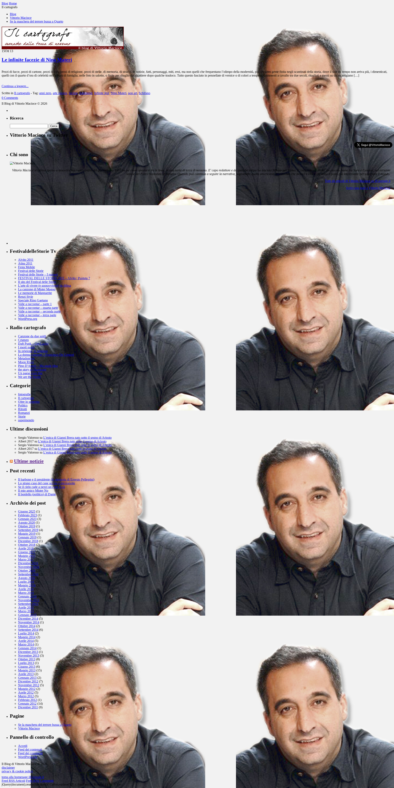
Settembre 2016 (28, 574)
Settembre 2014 (28, 629)
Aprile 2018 (26, 548)
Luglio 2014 (26, 633)
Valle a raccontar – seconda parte (39, 311)
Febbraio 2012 (27, 700)
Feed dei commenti (30, 753)
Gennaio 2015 (27, 615)
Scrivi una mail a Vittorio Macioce (368, 188)
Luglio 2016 (26, 581)
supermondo (26, 420)
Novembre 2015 (28, 600)
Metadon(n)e (26, 358)
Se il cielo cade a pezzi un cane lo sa (41, 487)
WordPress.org (27, 319)
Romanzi (24, 413)
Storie (22, 416)
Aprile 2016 (26, 589)
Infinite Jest (101, 93)
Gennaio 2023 (27, 519)
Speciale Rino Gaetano (33, 300)
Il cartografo (22, 93)
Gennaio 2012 (27, 703)
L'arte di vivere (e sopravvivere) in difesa (44, 285)
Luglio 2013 (26, 663)
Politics (22, 405)
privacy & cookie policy (17, 771)
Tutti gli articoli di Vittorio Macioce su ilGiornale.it (357, 181)
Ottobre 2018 (26, 544)
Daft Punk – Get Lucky (33, 343)
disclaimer (8, 767)
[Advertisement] (40, 218)
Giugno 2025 (26, 511)
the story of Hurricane (32, 369)
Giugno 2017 (26, 552)
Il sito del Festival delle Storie (37, 282)
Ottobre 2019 (26, 526)
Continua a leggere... (15, 86)
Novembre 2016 (28, 567)
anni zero (45, 93)
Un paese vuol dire (30, 373)
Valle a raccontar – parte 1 (35, 304)
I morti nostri (26, 347)
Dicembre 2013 (28, 652)
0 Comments (10, 98)
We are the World (29, 377)
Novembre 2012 (28, 685)
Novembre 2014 (28, 622)
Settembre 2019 (28, 530)
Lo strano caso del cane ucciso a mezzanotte (46, 483)
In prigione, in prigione (33, 351)
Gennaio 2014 (27, 648)
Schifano (144, 93)
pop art (132, 93)
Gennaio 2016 (27, 596)
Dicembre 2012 (28, 681)
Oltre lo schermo (29, 401)
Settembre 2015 (28, 604)
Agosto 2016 (26, 578)
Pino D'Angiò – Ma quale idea (38, 366)
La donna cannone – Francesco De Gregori (46, 354)
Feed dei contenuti (30, 749)
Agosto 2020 (26, 522)
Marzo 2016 (26, 592)
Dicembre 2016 (28, 563)
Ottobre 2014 (26, 626)
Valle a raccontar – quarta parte (38, 307)
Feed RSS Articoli (13, 780)
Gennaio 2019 (27, 537)
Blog (13, 14)
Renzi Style (25, 296)
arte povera (60, 93)
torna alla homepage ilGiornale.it (23, 777)
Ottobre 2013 (26, 659)
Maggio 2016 (27, 585)
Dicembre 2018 (28, 541)
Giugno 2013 (26, 666)
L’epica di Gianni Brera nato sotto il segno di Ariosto (77, 437)
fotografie (24, 394)
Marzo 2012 (26, 696)
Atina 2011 (25, 263)
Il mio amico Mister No (33, 490)
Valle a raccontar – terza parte (37, 315)
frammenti (86, 93)
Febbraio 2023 (27, 515)
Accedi (22, 746)
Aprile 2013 (26, 674)
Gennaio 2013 (27, 677)
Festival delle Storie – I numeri (38, 274)
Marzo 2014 (26, 644)
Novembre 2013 (28, 655)
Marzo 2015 (26, 611)
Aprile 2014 (26, 641)
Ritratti (22, 409)
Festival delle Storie (31, 271)
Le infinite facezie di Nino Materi (37, 59)
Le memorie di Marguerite (35, 293)
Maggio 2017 (27, 556)
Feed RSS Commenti (40, 780)
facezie (73, 93)
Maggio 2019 (27, 533)
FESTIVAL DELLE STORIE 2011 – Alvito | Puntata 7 (54, 278)
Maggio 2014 (27, 637)
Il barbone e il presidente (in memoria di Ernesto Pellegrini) (56, 479)
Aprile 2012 (26, 692)
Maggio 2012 (27, 689)
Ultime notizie (29, 461)
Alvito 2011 (25, 259)
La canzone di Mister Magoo (36, 289)
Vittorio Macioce (21, 17)
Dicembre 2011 (28, 707)
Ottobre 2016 (26, 570)
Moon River (26, 362)
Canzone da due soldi (32, 336)
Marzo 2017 (26, 559)
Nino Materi (118, 93)
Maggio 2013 (27, 670)
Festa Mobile (26, 267)
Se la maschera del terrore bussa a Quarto (36, 21)
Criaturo (23, 340)
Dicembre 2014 (28, 618)
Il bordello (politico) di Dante (37, 494)
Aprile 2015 (26, 607)
